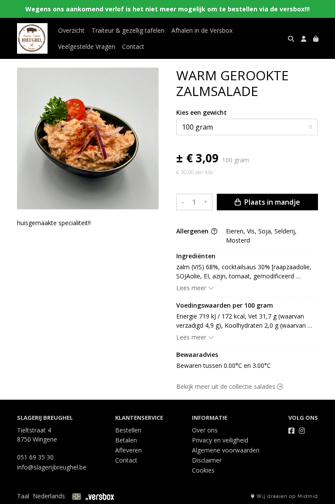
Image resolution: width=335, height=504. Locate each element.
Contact (133, 46)
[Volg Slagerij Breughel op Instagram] (302, 430)
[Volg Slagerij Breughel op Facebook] (291, 430)
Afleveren (128, 450)
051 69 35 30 (35, 457)
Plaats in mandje (271, 202)
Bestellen (128, 430)
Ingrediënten (195, 256)
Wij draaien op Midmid (286, 496)
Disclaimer (207, 460)
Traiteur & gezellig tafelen (128, 30)
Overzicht (71, 30)
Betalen (126, 440)
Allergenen (193, 231)
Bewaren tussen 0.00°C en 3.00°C (223, 365)
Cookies (203, 470)
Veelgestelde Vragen (86, 46)
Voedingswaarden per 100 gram (224, 305)
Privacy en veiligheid (220, 440)
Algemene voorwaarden (226, 450)
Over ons (205, 430)
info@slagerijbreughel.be (51, 467)
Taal (23, 496)
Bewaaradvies (197, 354)
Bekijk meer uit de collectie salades (226, 386)
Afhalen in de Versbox (201, 30)
